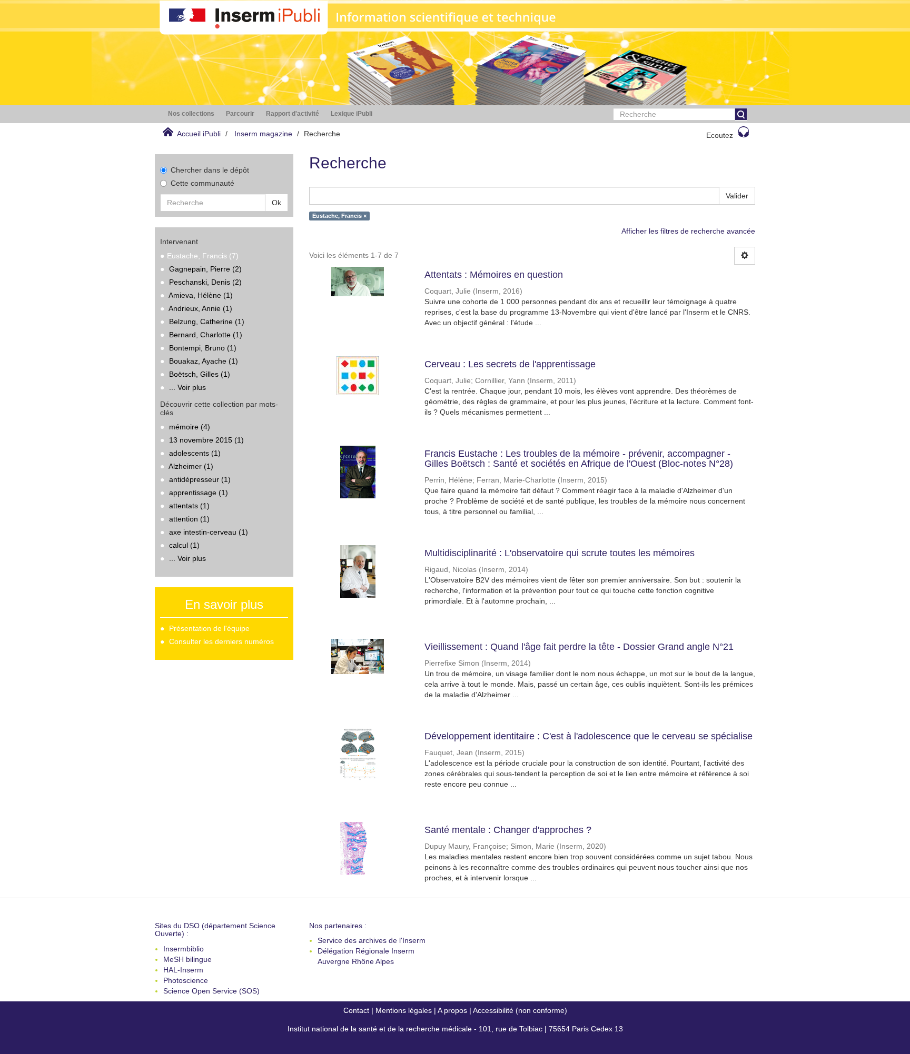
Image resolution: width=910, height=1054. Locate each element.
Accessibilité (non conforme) (520, 1010)
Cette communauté (202, 183)
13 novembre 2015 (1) (206, 440)
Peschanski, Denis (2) (205, 282)
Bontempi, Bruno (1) (202, 348)
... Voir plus (187, 387)
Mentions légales (403, 1010)
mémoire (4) (189, 427)
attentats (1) (189, 505)
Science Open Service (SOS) (211, 991)
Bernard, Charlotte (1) (205, 334)
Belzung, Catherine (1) (206, 321)
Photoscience (185, 980)
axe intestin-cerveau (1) (208, 532)
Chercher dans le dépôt (210, 170)
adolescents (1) (195, 453)
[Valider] (741, 114)
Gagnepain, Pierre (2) (205, 269)
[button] (191, 114)
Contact (356, 1010)
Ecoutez (719, 135)
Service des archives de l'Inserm (372, 940)
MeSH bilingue (187, 959)
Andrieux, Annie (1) (200, 308)
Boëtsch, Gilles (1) (199, 374)
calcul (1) (184, 545)
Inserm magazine (263, 133)
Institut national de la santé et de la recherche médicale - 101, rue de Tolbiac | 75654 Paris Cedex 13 (455, 1029)
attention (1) (189, 519)
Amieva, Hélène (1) (201, 295)
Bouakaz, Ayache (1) (203, 361)
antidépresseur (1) (200, 479)
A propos (452, 1010)
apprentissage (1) (198, 492)
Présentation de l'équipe (209, 628)
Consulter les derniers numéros (221, 641)
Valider (737, 196)
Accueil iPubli (199, 133)
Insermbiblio (183, 949)
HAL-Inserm (183, 970)
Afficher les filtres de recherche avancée (688, 231)
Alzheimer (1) (191, 466)
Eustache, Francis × (339, 216)
